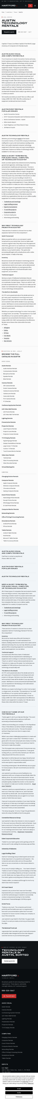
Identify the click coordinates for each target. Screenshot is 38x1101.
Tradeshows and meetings (12, 201)
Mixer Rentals (7, 379)
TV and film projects (10, 209)
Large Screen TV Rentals (10, 446)
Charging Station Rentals (10, 476)
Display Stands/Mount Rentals (12, 443)
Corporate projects (10, 212)
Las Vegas (5, 1068)
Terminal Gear (7, 458)
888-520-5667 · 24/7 (24, 32)
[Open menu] (35, 5)
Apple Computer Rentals (10, 483)
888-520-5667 (8, 991)
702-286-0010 (6, 1072)
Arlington (7, 327)
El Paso (6, 333)
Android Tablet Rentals (9, 533)
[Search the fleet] (25, 5)
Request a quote (9, 32)
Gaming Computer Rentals (10, 491)
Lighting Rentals (7, 418)
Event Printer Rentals (9, 495)
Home (3, 12)
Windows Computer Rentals (11, 485)
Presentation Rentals (9, 422)
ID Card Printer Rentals (9, 505)
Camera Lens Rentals (9, 393)
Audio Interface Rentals (10, 368)
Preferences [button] (30, 1083)
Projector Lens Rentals (9, 431)
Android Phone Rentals (9, 523)
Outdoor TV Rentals (9, 448)
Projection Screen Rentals (10, 434)
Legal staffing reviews (11, 204)
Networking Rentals (8, 513)
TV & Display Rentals (8, 438)
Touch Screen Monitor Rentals (12, 451)
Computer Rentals (8, 480)
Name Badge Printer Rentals (11, 497)
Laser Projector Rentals (10, 429)
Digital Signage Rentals (10, 440)
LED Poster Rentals (8, 412)
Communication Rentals (10, 371)
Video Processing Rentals (10, 460)
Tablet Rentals (6, 530)
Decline (19, 1092)
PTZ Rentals (7, 401)
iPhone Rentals (7, 526)
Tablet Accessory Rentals (10, 541)
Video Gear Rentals (8, 455)
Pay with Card (10, 996)
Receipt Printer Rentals (10, 500)
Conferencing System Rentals (11, 405)
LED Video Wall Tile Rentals (11, 414)
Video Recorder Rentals (10, 463)
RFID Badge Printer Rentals (11, 503)
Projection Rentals (8, 426)
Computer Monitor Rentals (10, 509)
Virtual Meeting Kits (8, 467)
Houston (6, 338)
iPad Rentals (7, 535)
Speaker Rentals (8, 376)
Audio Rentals (6, 365)
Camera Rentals (7, 383)
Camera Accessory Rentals (11, 391)
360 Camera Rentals (9, 385)
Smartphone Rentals (8, 521)
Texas (15, 12)
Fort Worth (7, 335)
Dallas (6, 330)
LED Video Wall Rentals (9, 409)
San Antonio (8, 341)
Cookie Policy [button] (25, 1081)
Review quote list (9, 961)
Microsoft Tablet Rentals (10, 538)
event (19, 138)
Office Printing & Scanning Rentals (13, 517)
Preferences (19, 1097)
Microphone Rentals (9, 373)
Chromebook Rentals (9, 488)
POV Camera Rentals (9, 398)
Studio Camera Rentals (10, 388)
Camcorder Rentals (8, 396)
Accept (19, 1088)
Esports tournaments (10, 207)
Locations (9, 12)
